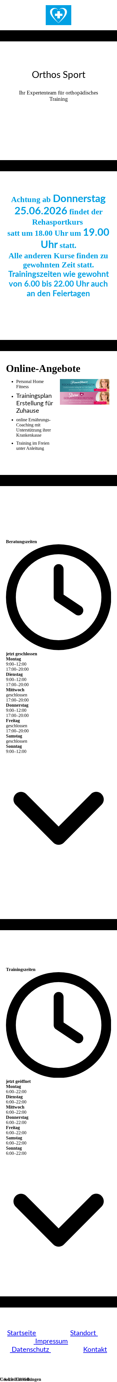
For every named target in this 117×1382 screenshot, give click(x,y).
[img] (58, 15)
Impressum (51, 1341)
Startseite (21, 1333)
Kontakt (95, 1349)
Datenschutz (31, 1349)
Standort (84, 1333)
